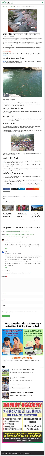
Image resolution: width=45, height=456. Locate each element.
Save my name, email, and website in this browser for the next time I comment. (20, 312)
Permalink (19, 241)
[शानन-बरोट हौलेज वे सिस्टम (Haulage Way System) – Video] (37, 205)
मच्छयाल (4, 61)
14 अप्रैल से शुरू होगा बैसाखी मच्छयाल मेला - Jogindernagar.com (17, 231)
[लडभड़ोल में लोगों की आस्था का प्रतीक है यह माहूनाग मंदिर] (22, 205)
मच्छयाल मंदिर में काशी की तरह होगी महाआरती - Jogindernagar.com (17, 237)
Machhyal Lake (28, 453)
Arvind (7, 240)
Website (3, 305)
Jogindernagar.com (12, 451)
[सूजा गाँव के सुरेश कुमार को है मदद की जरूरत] (5, 380)
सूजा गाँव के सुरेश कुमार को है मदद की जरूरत (17, 377)
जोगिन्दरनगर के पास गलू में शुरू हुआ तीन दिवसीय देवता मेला (33, 196)
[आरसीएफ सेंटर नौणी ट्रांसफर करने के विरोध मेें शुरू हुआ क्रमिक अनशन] (5, 395)
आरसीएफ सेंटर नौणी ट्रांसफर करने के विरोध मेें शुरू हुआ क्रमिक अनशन (21, 392)
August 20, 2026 (12, 393)
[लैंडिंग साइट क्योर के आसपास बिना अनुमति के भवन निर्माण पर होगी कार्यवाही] (5, 372)
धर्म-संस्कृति (8, 191)
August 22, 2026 (12, 370)
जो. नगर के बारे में (4, 453)
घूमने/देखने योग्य (4, 191)
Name (3, 294)
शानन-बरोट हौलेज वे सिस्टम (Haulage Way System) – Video (36, 216)
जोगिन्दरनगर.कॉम (12, 36)
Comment (4, 276)
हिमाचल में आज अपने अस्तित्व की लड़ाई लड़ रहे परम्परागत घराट (7, 215)
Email (3, 300)
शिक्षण (10, 453)
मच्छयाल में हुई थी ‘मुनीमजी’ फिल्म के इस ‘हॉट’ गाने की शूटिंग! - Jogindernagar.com (20, 234)
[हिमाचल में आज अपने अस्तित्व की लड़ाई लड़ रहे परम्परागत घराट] (8, 205)
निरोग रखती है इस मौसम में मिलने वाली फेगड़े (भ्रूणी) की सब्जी (11, 197)
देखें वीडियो (5, 55)
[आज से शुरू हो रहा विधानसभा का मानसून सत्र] (5, 387)
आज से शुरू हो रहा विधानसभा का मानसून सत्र (17, 385)
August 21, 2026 (12, 378)
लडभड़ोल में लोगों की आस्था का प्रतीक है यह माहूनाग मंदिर (22, 215)
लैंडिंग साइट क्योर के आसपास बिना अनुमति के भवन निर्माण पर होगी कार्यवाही (22, 369)
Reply (6, 248)
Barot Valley (21, 453)
